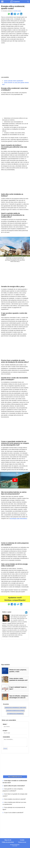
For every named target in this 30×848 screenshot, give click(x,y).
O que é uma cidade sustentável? (13, 812)
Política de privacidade (8, 842)
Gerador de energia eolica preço (15, 710)
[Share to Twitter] (18, 14)
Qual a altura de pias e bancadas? (14, 785)
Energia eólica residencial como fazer (15, 707)
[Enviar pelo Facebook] (12, 14)
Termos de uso (22, 842)
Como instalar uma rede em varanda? (15, 799)
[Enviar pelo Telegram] (15, 14)
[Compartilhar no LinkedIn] (21, 14)
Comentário (6, 737)
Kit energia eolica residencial (15, 713)
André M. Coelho (17, 10)
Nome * (5, 724)
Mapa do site (8, 840)
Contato (22, 840)
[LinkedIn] (26, 612)
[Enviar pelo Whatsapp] (9, 14)
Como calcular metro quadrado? (13, 80)
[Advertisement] (15, 60)
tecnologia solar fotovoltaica (18, 518)
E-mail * (5, 730)
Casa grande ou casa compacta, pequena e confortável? (13, 790)
